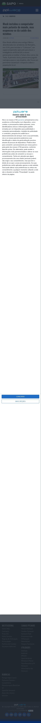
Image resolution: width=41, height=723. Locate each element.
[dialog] (20, 361)
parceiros (21, 120)
